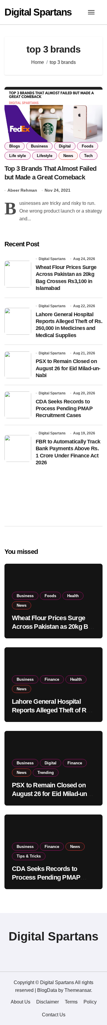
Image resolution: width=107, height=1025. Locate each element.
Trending (45, 772)
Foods (87, 146)
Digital (65, 146)
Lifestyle (44, 155)
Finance (52, 679)
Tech (88, 155)
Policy (90, 1001)
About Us (20, 1001)
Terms (71, 1001)
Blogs (14, 146)
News (68, 155)
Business (39, 146)
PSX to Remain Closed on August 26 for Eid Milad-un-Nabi (68, 368)
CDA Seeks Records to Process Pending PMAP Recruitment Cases (64, 409)
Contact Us (53, 1014)
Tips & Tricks (29, 856)
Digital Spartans (38, 12)
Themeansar (77, 990)
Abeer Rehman (22, 190)
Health (73, 596)
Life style (17, 155)
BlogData (47, 990)
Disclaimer (47, 1001)
